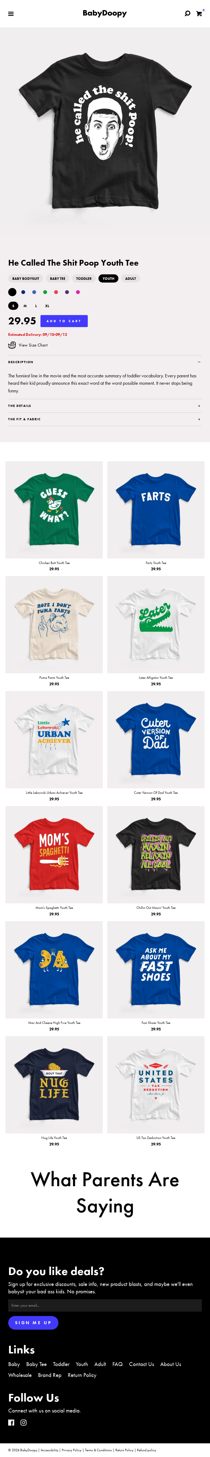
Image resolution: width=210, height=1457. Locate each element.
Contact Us (141, 1364)
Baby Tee (36, 1364)
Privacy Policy (71, 1450)
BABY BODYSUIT (25, 278)
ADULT (130, 278)
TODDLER (84, 278)
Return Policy (82, 1375)
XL (47, 306)
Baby (14, 1364)
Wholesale (20, 1375)
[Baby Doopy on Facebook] (11, 1423)
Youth (82, 1364)
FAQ (117, 1364)
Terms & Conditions (98, 1450)
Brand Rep (50, 1375)
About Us (170, 1364)
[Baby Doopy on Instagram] (24, 1423)
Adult (100, 1364)
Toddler (61, 1364)
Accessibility (49, 1450)
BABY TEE (57, 278)
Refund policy (146, 1450)
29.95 (22, 321)
